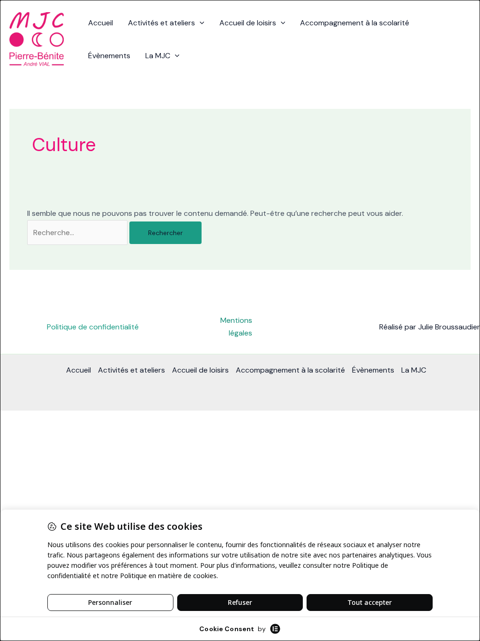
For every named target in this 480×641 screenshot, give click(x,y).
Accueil (100, 23)
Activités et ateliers (161, 23)
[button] (199, 23)
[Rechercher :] (78, 232)
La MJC (157, 56)
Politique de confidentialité (93, 327)
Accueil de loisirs (247, 23)
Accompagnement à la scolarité (354, 23)
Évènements (109, 56)
